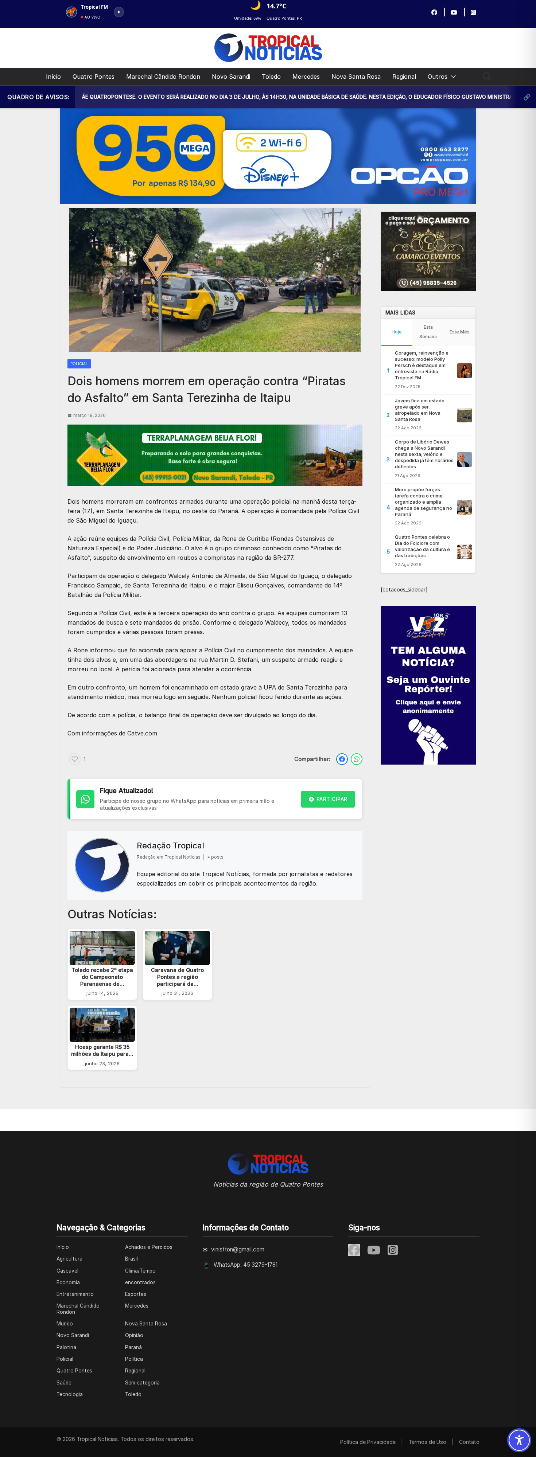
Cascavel (67, 1271)
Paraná (133, 1347)
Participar (331, 799)
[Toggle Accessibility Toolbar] (519, 1440)
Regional (404, 76)
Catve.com (142, 733)
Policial (79, 364)
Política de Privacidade (368, 1442)
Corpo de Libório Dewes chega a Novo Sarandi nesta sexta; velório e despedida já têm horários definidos (424, 454)
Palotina (66, 1347)
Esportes (135, 1294)
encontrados (140, 1282)
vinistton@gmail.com (237, 1249)
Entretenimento (75, 1294)
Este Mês (460, 332)
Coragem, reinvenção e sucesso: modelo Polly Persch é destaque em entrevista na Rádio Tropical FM (421, 365)
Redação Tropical (170, 845)
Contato (469, 1442)
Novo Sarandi (231, 76)
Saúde (64, 1383)
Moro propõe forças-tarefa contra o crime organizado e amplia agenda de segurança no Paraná (423, 502)
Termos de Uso (427, 1442)
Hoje (397, 332)
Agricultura (69, 1259)
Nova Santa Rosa (356, 76)
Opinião (134, 1335)
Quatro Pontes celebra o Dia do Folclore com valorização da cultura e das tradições (422, 546)
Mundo (65, 1324)
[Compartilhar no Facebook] (342, 759)
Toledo (271, 76)
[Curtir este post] (75, 759)
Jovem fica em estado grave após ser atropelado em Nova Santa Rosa (419, 410)
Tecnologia (70, 1394)
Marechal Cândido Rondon (163, 76)
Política (134, 1359)
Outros (437, 76)
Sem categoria (142, 1383)
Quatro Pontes (93, 76)
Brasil (131, 1259)
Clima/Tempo (140, 1271)
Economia (68, 1282)
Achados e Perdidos (148, 1247)
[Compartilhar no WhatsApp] (356, 759)
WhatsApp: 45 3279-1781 (245, 1264)
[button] (451, 76)
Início (53, 76)
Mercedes (306, 76)
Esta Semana (428, 331)
